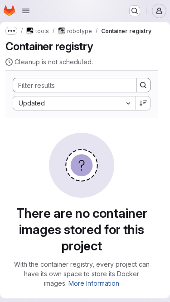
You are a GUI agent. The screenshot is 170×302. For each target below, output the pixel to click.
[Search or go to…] (134, 10)
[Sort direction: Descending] (143, 103)
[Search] (143, 85)
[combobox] (74, 103)
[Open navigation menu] (26, 11)
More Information (93, 283)
